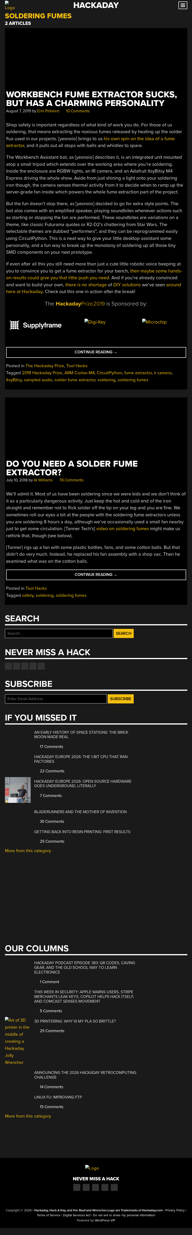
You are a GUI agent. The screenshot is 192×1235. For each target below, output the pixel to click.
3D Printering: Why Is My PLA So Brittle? (75, 1021)
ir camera (163, 372)
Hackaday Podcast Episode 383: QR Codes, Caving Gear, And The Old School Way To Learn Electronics (84, 967)
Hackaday (96, 5)
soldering (106, 379)
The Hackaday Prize (45, 365)
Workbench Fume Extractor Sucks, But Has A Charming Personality (91, 99)
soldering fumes (133, 379)
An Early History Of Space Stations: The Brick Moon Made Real (81, 735)
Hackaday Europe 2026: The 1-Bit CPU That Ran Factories (81, 759)
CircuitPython (109, 372)
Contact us (41, 666)
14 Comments (51, 1086)
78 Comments (71, 480)
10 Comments (77, 111)
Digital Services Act (76, 1215)
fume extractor (138, 372)
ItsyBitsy (14, 379)
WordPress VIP (105, 1220)
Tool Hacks (77, 365)
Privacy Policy (175, 1210)
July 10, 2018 (17, 480)
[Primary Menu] (182, 5)
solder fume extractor (75, 379)
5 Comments (50, 1010)
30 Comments (51, 821)
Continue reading (108, 353)
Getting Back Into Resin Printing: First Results (82, 831)
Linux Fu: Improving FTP (58, 1097)
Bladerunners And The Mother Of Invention (80, 811)
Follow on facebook (8, 666)
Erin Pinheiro (48, 111)
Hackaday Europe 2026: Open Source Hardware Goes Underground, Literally (83, 784)
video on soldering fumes (122, 529)
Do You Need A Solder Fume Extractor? (72, 468)
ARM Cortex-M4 (79, 372)
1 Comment (49, 981)
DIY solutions (127, 285)
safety (27, 595)
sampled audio (38, 379)
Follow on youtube (24, 666)
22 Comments (51, 771)
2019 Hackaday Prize (42, 372)
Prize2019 (80, 303)
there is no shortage (86, 285)
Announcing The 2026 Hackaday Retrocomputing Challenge (85, 1075)
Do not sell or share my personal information (124, 1215)
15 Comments (51, 1106)
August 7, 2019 (18, 111)
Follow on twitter (16, 666)
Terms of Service (48, 1215)
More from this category (28, 850)
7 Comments (50, 795)
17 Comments (51, 746)
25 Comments (51, 841)
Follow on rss (33, 666)
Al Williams (43, 480)
